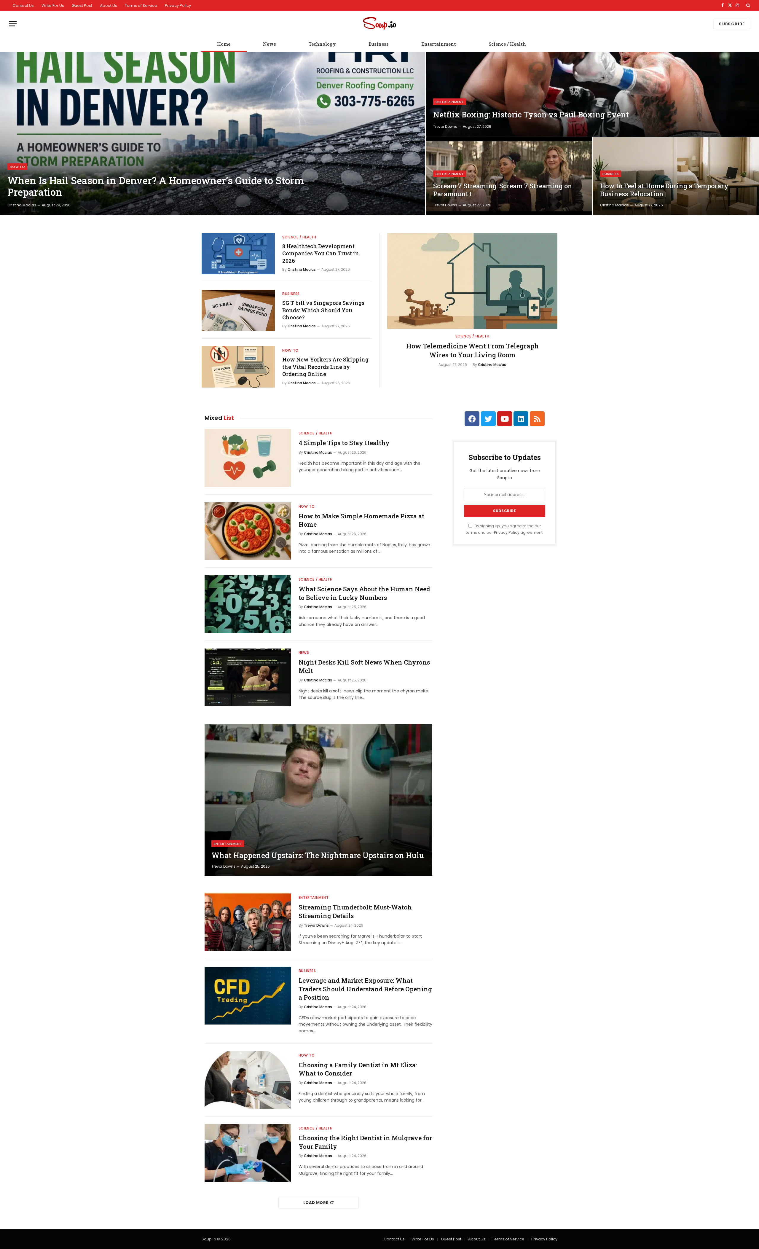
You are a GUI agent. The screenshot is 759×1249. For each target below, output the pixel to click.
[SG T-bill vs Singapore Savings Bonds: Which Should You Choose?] (238, 310)
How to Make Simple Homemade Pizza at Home (361, 520)
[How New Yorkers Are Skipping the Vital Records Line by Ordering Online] (238, 367)
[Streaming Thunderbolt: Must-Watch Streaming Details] (248, 922)
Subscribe (732, 24)
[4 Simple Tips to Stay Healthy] (248, 458)
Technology (322, 44)
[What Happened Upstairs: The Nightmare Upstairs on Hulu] (318, 800)
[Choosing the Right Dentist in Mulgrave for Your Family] (248, 1153)
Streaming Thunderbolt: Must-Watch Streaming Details (355, 911)
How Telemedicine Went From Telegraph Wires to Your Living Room (472, 350)
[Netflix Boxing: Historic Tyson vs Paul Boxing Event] (592, 94)
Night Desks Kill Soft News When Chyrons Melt (364, 666)
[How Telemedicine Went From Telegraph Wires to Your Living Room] (472, 281)
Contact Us (23, 5)
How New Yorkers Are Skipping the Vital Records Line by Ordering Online (325, 366)
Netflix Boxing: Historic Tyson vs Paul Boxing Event (531, 115)
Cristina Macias (21, 205)
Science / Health (507, 44)
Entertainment (438, 44)
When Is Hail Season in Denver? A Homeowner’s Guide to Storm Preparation (155, 186)
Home (223, 44)
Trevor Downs (445, 126)
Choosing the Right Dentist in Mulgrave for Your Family (365, 1142)
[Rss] (537, 418)
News (269, 44)
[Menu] (13, 24)
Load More (315, 1202)
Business (379, 44)
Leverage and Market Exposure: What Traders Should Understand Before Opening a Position (365, 988)
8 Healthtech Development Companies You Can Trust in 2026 (320, 253)
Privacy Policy (178, 5)
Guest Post (82, 5)
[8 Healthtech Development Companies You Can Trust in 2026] (238, 253)
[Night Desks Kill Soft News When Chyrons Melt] (248, 677)
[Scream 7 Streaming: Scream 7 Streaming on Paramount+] (509, 176)
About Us (108, 5)
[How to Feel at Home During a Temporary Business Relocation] (676, 176)
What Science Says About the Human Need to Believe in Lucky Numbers (364, 593)
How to (17, 166)
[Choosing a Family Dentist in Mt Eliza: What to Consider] (248, 1080)
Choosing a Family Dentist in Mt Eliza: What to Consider (358, 1069)
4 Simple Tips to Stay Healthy (344, 443)
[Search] (747, 5)
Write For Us (53, 5)
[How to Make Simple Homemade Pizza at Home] (248, 531)
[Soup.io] (379, 24)
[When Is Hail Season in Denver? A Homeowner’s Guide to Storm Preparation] (212, 133)
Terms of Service (141, 5)
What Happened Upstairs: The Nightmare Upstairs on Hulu (317, 855)
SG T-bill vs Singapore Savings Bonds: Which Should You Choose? (323, 310)
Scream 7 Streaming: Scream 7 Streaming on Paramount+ (502, 190)
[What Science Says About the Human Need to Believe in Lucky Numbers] (248, 604)
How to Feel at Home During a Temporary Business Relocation (664, 190)
